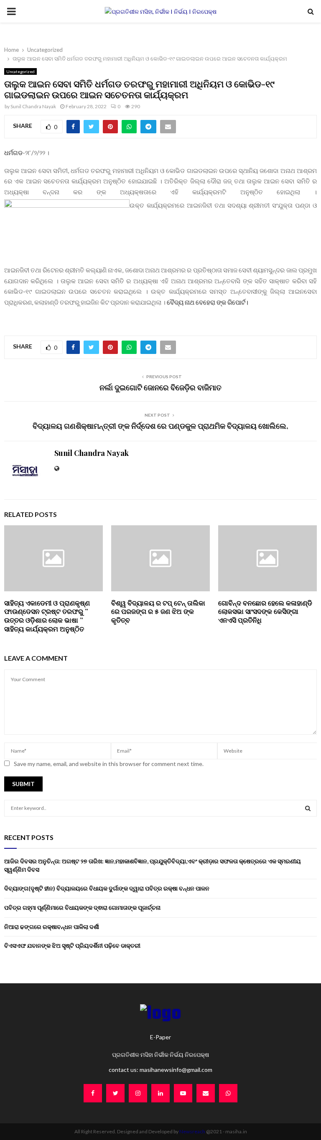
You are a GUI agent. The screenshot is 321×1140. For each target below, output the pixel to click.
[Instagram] (138, 1093)
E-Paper (160, 1037)
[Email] (205, 1093)
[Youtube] (183, 1093)
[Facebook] (93, 1093)
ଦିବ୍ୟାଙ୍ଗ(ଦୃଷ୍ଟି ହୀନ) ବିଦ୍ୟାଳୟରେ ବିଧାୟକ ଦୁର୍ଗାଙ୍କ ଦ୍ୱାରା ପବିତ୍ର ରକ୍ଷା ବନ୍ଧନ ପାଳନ (106, 888)
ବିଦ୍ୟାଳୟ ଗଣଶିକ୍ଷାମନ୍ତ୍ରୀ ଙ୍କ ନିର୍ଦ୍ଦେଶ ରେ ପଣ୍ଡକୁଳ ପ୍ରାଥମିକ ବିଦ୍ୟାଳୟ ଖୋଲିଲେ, (160, 426)
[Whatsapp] (228, 1093)
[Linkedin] (160, 1093)
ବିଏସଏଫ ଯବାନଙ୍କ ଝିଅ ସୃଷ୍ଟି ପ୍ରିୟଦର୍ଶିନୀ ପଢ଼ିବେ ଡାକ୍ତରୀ (72, 945)
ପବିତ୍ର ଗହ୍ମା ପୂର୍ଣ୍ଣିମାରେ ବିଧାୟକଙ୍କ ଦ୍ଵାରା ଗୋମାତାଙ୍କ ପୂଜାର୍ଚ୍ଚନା (82, 907)
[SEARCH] (308, 808)
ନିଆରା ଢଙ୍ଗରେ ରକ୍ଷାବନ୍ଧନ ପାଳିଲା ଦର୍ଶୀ (51, 926)
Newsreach (192, 1131)
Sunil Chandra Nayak (33, 106)
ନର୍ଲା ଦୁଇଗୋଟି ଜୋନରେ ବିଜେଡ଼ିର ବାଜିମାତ (160, 387)
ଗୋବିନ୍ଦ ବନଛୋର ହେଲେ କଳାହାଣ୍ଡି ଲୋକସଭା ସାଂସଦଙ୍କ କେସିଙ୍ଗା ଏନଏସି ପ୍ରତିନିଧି (265, 611)
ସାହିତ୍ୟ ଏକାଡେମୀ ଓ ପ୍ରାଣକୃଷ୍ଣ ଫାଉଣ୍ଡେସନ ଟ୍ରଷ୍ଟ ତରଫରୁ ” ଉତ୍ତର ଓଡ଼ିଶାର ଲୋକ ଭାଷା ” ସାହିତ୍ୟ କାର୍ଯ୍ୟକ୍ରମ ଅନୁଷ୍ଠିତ (47, 615)
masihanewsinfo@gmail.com (176, 1069)
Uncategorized (20, 71)
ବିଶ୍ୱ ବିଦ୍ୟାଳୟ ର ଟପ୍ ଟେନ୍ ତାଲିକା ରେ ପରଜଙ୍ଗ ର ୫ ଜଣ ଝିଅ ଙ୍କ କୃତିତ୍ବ (158, 611)
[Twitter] (115, 1093)
